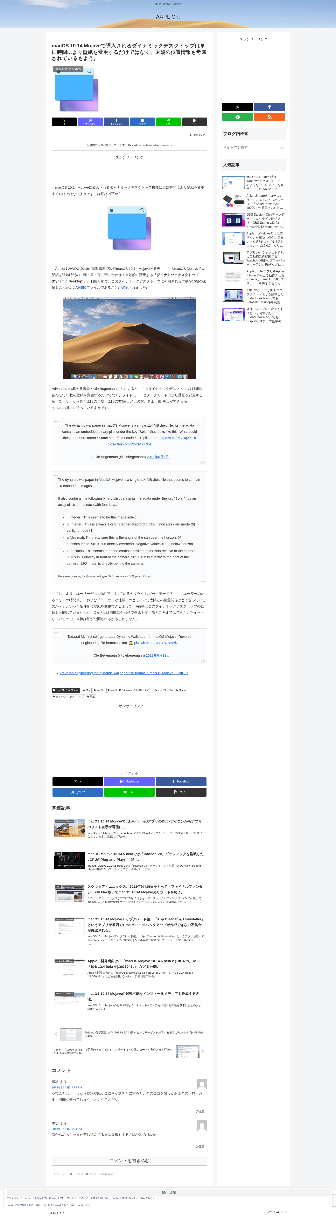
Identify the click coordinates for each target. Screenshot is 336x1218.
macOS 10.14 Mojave (67, 690)
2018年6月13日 (158, 655)
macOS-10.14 (165, 690)
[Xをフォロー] (237, 107)
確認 (125, 287)
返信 (202, 1111)
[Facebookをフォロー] (269, 107)
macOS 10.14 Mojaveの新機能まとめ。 (131, 690)
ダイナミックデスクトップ (70, 696)
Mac (88, 690)
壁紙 (92, 696)
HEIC (82, 287)
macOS (100, 690)
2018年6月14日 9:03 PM (67, 1128)
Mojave (183, 690)
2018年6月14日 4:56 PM (67, 1087)
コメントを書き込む (130, 1160)
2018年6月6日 (158, 457)
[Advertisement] (129, 169)
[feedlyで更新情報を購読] (237, 117)
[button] (194, 122)
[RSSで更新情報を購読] (269, 117)
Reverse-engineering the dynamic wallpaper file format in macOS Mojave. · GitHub (124, 673)
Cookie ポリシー (85, 1205)
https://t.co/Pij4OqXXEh (177, 438)
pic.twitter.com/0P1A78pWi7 (156, 643)
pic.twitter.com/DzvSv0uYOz (129, 444)
